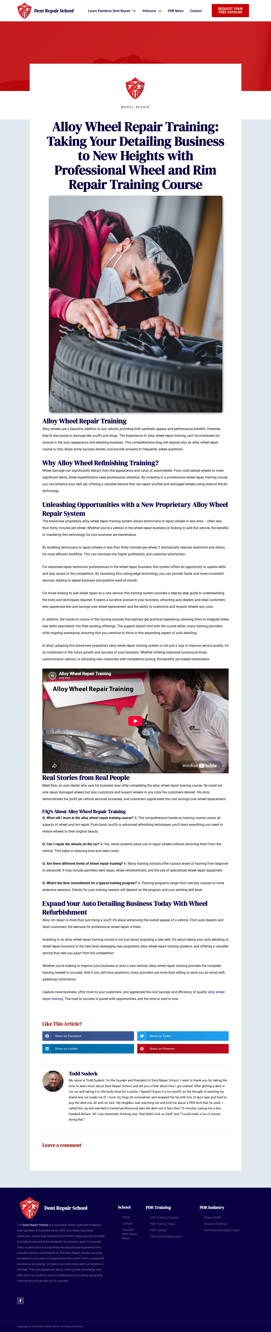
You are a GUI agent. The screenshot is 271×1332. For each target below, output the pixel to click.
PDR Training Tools (162, 1224)
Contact (127, 1223)
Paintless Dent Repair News (129, 1234)
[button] (88, 1036)
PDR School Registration (166, 1236)
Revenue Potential (216, 1224)
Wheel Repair (135, 107)
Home (126, 1217)
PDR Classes (158, 1230)
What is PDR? (212, 1217)
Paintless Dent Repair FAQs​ (221, 1230)
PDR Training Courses (164, 1217)
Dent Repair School (54, 10)
